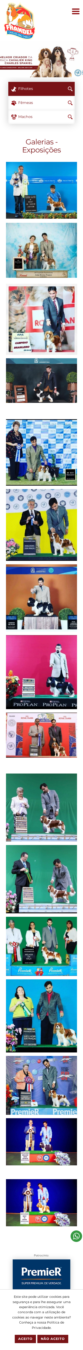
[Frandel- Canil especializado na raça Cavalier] (19, 20)
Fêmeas (25, 102)
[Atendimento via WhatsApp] (76, 1236)
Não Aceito (53, 1339)
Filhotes (25, 88)
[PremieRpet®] (41, 1275)
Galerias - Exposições (41, 145)
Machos (25, 117)
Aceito (25, 1339)
